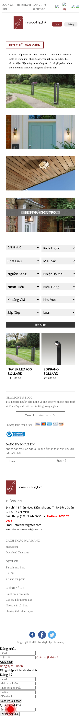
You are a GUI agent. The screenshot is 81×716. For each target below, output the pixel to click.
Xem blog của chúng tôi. (40, 415)
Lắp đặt (10, 573)
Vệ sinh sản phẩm (15, 579)
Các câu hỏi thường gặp (19, 599)
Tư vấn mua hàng (15, 567)
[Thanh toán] (49, 424)
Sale (57, 24)
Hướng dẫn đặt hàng (17, 605)
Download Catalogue (17, 552)
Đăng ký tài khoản (11, 666)
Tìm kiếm (40, 324)
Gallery (71, 24)
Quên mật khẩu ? (47, 657)
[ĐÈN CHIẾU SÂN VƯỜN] (40, 91)
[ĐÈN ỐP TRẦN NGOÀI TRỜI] (40, 173)
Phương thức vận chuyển (19, 611)
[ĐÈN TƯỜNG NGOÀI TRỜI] (40, 132)
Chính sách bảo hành (17, 594)
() (64, 9)
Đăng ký (60, 461)
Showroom (12, 546)
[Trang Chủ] (30, 29)
